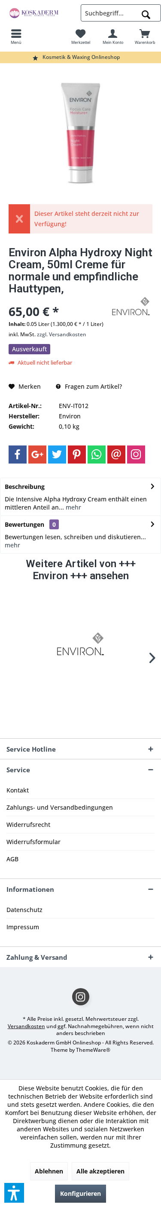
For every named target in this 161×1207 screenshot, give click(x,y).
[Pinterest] (77, 454)
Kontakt (17, 790)
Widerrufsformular (33, 842)
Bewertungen (24, 524)
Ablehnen (49, 1171)
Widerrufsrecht (28, 824)
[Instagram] (136, 454)
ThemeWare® (93, 1049)
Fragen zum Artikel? (92, 386)
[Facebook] (18, 454)
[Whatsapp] (97, 454)
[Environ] (80, 644)
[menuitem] (16, 36)
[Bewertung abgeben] (58, 300)
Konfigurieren (80, 1193)
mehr (72, 507)
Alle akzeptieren (100, 1171)
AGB (12, 859)
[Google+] (37, 454)
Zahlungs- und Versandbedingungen (59, 807)
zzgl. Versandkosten (61, 334)
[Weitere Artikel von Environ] (130, 306)
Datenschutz (24, 910)
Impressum (22, 927)
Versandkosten (26, 1026)
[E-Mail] (116, 454)
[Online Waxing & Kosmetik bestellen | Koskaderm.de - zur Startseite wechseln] (40, 12)
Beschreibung (25, 486)
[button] (14, 1193)
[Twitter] (57, 454)
